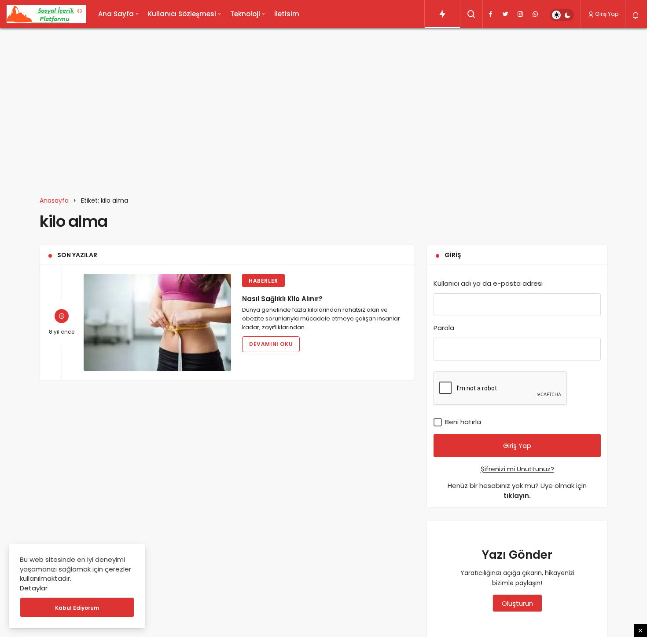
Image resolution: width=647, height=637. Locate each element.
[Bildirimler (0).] (636, 15)
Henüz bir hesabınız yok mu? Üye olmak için (517, 490)
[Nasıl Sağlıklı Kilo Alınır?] (157, 322)
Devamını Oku (271, 344)
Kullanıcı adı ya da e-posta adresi (488, 283)
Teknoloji (245, 13)
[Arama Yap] (471, 14)
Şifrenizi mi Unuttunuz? (517, 468)
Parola (444, 327)
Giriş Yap (606, 14)
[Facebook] (490, 14)
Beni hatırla (462, 421)
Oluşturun (517, 603)
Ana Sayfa (116, 13)
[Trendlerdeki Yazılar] (442, 14)
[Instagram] (520, 14)
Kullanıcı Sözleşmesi (182, 13)
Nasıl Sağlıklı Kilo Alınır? (282, 298)
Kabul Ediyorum (77, 608)
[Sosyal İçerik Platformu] (46, 14)
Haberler (263, 280)
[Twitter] (505, 14)
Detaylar (34, 588)
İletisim (286, 13)
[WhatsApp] (535, 14)
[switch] (562, 15)
